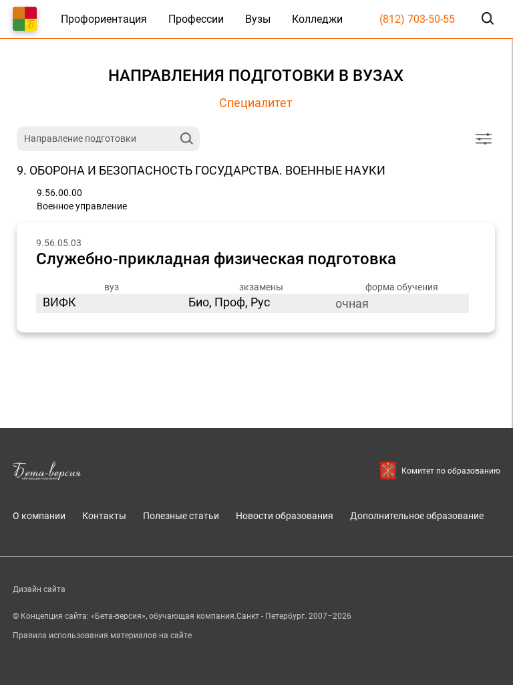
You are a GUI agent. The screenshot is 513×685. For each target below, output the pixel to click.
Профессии (196, 19)
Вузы (258, 19)
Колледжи (317, 19)
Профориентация (104, 19)
